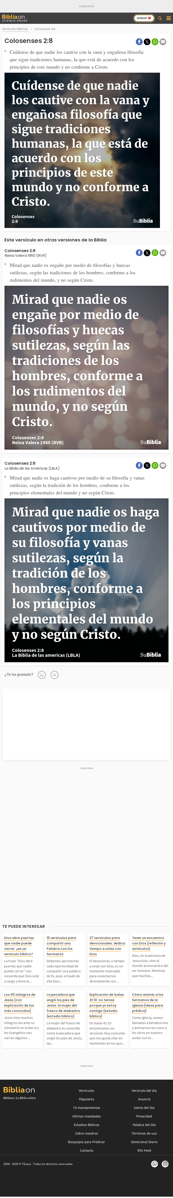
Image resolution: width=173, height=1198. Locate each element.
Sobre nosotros (86, 1133)
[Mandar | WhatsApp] (155, 41)
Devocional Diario (144, 1142)
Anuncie (144, 1099)
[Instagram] (165, 1164)
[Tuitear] (147, 41)
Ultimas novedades (86, 1116)
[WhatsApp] (154, 1164)
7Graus (26, 1164)
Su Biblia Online (14, 20)
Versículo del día (144, 1090)
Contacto (86, 1150)
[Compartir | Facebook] (139, 41)
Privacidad (144, 1116)
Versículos (86, 1090)
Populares (86, 1099)
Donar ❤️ (144, 18)
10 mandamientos (86, 1108)
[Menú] (168, 18)
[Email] (162, 41)
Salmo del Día (144, 1108)
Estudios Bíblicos (86, 1125)
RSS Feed (144, 1150)
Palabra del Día (144, 1125)
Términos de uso (144, 1133)
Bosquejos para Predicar (86, 1142)
